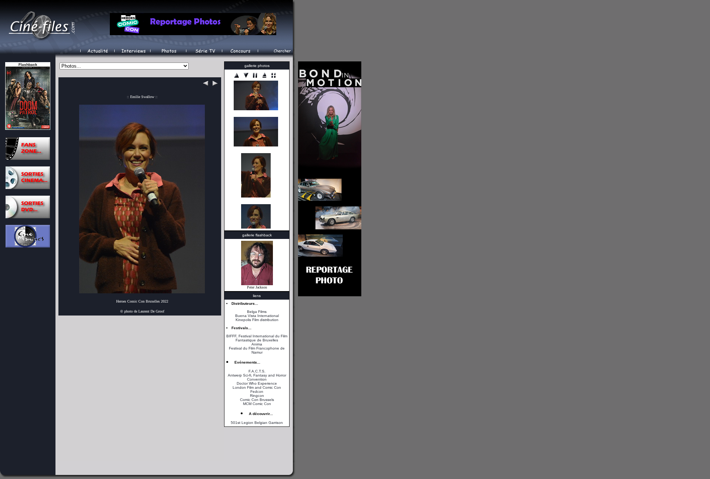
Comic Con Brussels (257, 400)
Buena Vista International (257, 316)
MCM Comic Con (257, 404)
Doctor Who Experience (257, 383)
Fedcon (256, 391)
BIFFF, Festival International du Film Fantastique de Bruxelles (256, 338)
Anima (256, 344)
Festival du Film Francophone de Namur (257, 350)
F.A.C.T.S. (257, 371)
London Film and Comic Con (257, 387)
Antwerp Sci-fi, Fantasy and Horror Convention (257, 377)
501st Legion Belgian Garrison (257, 423)
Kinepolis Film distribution (257, 320)
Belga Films (257, 312)
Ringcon (257, 396)
